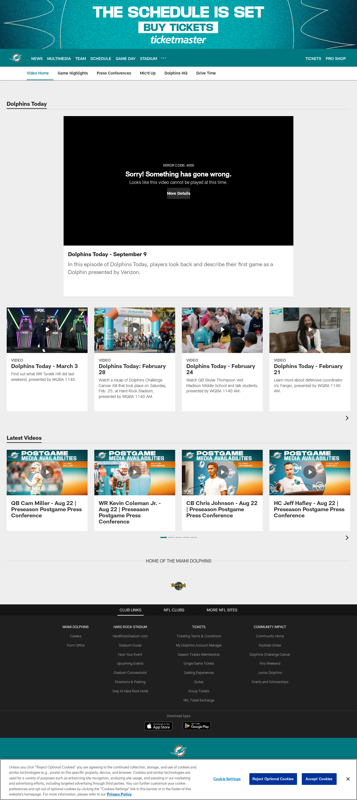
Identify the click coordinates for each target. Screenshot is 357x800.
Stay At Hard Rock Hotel (130, 691)
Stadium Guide (130, 645)
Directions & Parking (130, 682)
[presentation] (348, 419)
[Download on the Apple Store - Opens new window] (158, 726)
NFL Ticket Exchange (199, 700)
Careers (75, 636)
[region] (178, 779)
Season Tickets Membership (199, 654)
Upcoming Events (130, 663)
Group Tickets (198, 691)
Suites (199, 682)
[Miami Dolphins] (178, 751)
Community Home (270, 636)
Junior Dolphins (270, 672)
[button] (178, 193)
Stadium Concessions (130, 672)
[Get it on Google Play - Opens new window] (197, 729)
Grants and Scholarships (270, 682)
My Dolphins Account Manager (199, 645)
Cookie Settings (227, 779)
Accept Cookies (319, 779)
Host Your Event (130, 654)
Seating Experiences (199, 672)
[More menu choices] (163, 58)
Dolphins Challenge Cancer (270, 654)
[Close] (348, 779)
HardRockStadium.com (130, 636)
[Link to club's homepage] (15, 57)
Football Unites (270, 645)
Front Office (76, 645)
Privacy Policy (119, 794)
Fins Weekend (270, 663)
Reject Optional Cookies (273, 779)
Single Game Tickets (199, 663)
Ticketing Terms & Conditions (199, 636)
